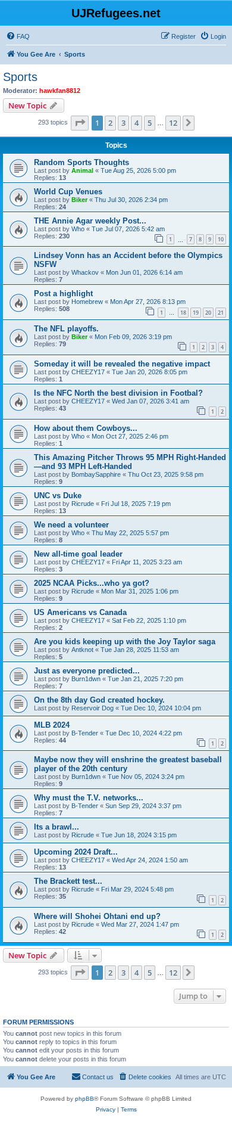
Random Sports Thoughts (81, 162)
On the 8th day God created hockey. (99, 699)
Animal (82, 170)
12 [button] (173, 122)
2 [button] (110, 122)
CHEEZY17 (88, 371)
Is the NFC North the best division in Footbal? (118, 393)
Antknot (82, 649)
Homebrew (87, 301)
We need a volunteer (71, 524)
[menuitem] (18, 36)
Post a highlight (63, 293)
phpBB (84, 1098)
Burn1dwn (86, 678)
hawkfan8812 (59, 90)
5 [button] (150, 122)
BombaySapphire (96, 474)
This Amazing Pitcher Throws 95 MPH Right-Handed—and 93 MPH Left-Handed (130, 462)
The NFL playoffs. (66, 328)
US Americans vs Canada (80, 612)
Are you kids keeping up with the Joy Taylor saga (124, 641)
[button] (80, 123)
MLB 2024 (52, 725)
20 (208, 312)
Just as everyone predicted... (87, 670)
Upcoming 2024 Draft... (76, 851)
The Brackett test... (68, 881)
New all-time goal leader (78, 553)
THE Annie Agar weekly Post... (90, 220)
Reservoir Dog (92, 708)
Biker (79, 199)
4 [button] (136, 122)
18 (183, 312)
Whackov (85, 272)
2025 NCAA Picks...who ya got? (91, 583)
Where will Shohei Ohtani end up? (97, 916)
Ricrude (82, 503)
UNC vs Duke (57, 495)
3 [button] (123, 122)
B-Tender (84, 733)
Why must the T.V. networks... (88, 797)
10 (221, 239)
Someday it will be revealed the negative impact (122, 363)
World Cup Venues (68, 191)
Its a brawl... (56, 826)
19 (196, 312)
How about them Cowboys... (85, 428)
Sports (20, 76)
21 (221, 312)
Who (77, 228)
